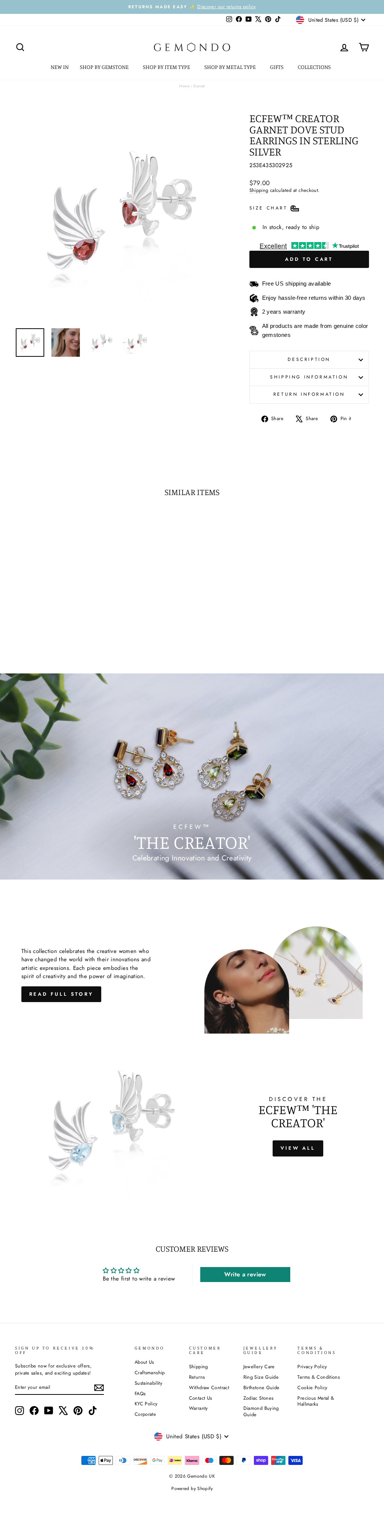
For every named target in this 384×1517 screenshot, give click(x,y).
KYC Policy (146, 1403)
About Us (144, 1362)
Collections (315, 66)
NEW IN (60, 66)
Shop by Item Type (167, 66)
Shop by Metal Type (230, 66)
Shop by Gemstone (105, 66)
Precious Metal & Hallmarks (315, 1401)
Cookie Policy (312, 1387)
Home (184, 86)
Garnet (198, 86)
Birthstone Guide (261, 1387)
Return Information (309, 394)
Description (309, 359)
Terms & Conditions (318, 1377)
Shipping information (309, 377)
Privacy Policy (312, 1366)
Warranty (198, 1408)
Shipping (258, 190)
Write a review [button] (245, 1274)
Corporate (145, 1414)
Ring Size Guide (261, 1377)
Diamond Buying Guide (261, 1411)
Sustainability (148, 1383)
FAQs (140, 1393)
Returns (197, 1377)
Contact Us (200, 1398)
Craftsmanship (150, 1372)
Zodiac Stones (258, 1398)
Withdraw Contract (209, 1387)
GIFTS (277, 66)
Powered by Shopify (192, 1488)
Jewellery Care (259, 1366)
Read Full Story (61, 994)
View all (297, 1148)
